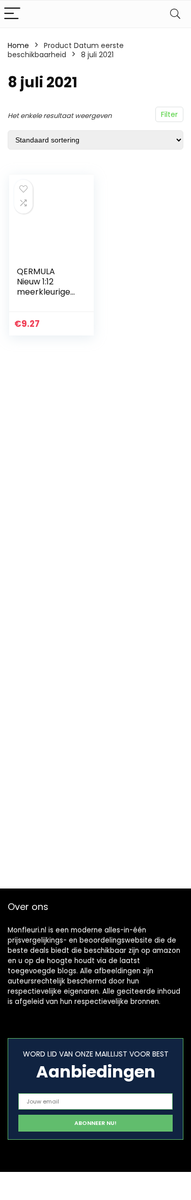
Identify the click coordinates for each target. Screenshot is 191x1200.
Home (18, 45)
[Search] (175, 14)
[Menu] (12, 14)
